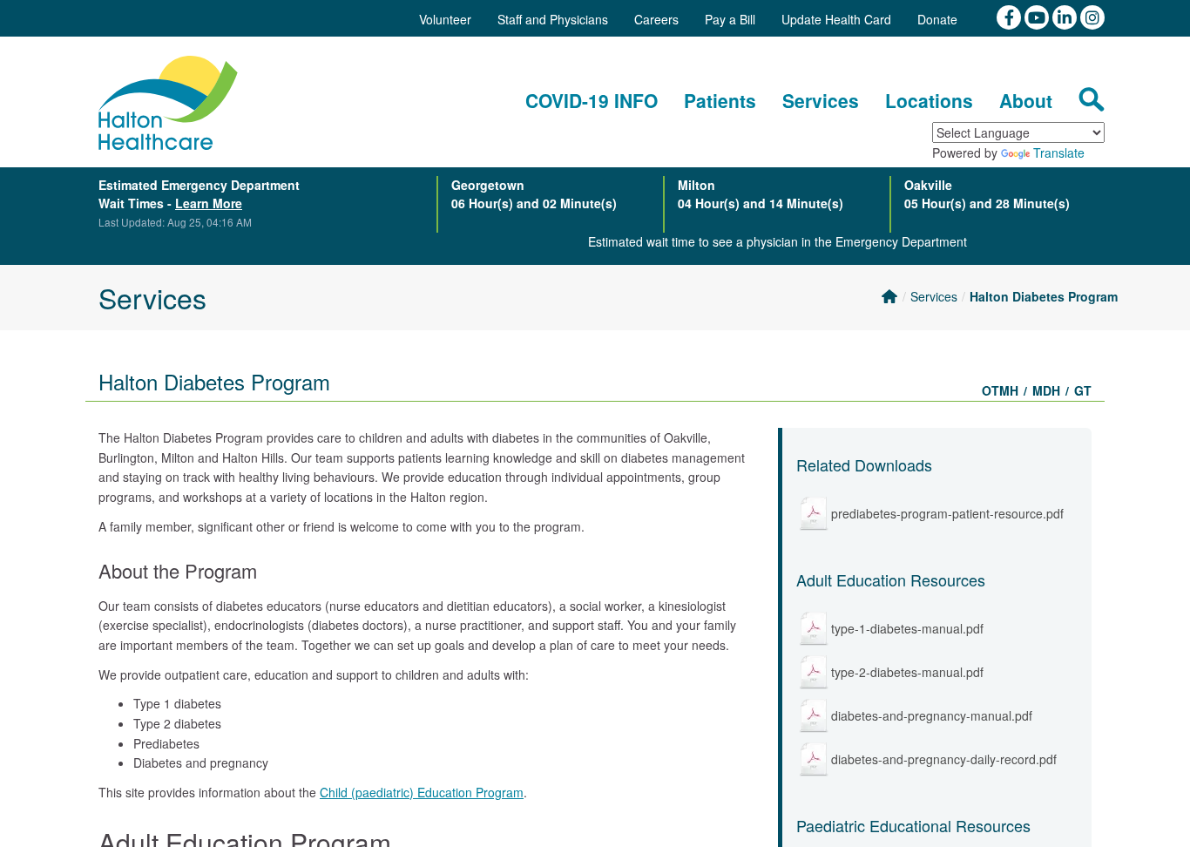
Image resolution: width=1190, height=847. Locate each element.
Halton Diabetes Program (1044, 296)
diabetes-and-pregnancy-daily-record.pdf (944, 759)
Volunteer (445, 19)
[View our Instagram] (1092, 15)
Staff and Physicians (552, 19)
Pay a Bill (730, 19)
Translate (1059, 152)
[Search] (1091, 99)
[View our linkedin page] (1066, 15)
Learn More (208, 203)
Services (933, 296)
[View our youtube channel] (1038, 15)
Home (889, 296)
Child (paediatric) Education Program (422, 792)
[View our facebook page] (1010, 15)
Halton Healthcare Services (168, 103)
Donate (937, 19)
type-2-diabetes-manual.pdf (907, 672)
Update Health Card (836, 19)
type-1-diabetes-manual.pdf (907, 628)
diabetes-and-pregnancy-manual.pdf (931, 715)
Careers (656, 19)
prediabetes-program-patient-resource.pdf (947, 513)
